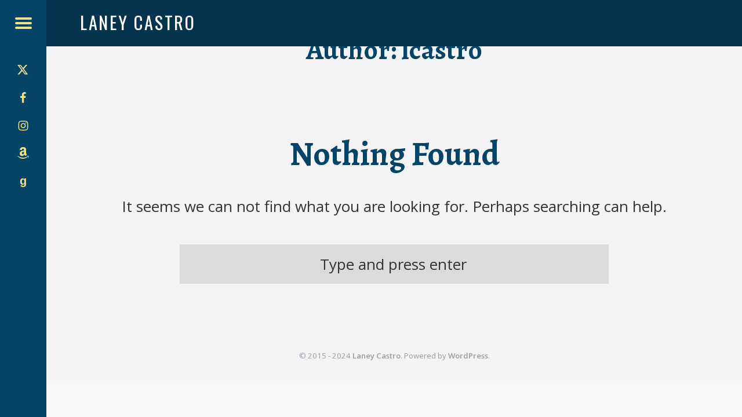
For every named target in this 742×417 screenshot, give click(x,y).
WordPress (468, 355)
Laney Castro (376, 355)
